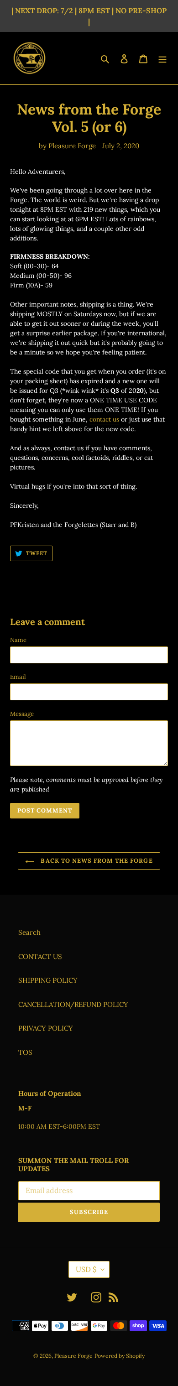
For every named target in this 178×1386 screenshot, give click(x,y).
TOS (25, 1052)
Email (18, 677)
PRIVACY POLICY (45, 1028)
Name (18, 640)
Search (29, 932)
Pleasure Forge (73, 1355)
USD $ (86, 1269)
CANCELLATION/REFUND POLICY (73, 1004)
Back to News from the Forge (95, 861)
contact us (104, 419)
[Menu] (162, 58)
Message (22, 714)
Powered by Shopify (119, 1355)
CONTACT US (40, 956)
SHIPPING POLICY (48, 980)
